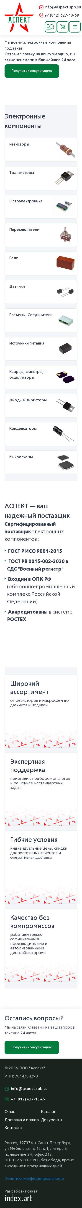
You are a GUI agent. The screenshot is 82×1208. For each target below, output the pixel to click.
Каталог (48, 1112)
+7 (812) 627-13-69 (61, 16)
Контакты (13, 1128)
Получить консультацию (31, 71)
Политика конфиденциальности (34, 1179)
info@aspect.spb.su (62, 7)
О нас (10, 1112)
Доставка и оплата (22, 1120)
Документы (51, 1120)
